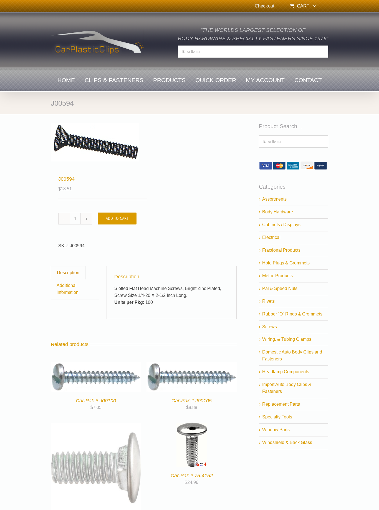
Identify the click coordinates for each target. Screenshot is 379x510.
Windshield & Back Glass (287, 442)
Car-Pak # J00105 (191, 400)
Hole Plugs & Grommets (286, 263)
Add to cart (117, 218)
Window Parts (276, 429)
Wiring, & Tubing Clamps (286, 339)
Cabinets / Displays (281, 224)
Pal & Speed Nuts (279, 288)
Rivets (268, 301)
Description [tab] (68, 272)
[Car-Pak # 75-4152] (191, 425)
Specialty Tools (277, 417)
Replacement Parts (281, 404)
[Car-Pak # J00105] (191, 365)
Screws (269, 326)
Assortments (274, 199)
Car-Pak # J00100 (96, 400)
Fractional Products (281, 250)
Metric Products (277, 275)
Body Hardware (277, 211)
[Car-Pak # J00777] (96, 425)
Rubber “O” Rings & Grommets (292, 314)
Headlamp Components (285, 371)
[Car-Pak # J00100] (96, 365)
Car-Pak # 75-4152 (192, 475)
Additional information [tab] (68, 289)
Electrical (271, 237)
